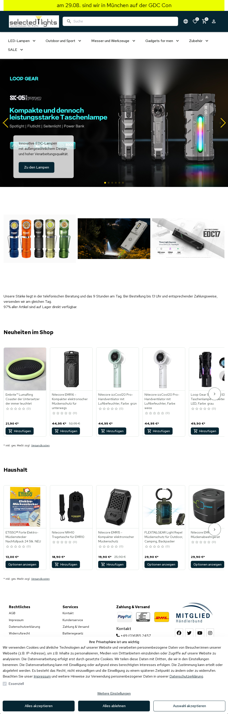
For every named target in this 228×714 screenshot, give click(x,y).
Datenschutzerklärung (186, 676)
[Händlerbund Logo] (194, 612)
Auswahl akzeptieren (189, 706)
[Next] (214, 393)
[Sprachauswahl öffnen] (185, 21)
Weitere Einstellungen (114, 693)
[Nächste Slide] (223, 123)
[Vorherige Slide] (5, 123)
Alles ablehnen (114, 706)
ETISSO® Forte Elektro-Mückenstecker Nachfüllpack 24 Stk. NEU (23, 536)
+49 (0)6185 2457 (135, 635)
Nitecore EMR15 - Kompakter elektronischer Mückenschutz (116, 536)
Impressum (42, 676)
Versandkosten (40, 445)
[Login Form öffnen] (213, 21)
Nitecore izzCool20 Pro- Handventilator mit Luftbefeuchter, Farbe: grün (117, 399)
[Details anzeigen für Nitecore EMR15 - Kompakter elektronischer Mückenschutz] (117, 506)
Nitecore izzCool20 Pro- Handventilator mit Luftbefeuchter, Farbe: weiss (162, 401)
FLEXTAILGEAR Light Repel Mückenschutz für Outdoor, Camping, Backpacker (164, 536)
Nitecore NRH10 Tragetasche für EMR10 (68, 534)
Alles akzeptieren (39, 706)
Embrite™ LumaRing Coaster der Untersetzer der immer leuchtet (23, 399)
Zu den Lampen (36, 167)
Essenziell (16, 683)
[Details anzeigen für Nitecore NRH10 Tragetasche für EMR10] (71, 506)
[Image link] (40, 238)
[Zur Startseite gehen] (34, 21)
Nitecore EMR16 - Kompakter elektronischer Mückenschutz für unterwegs (70, 401)
